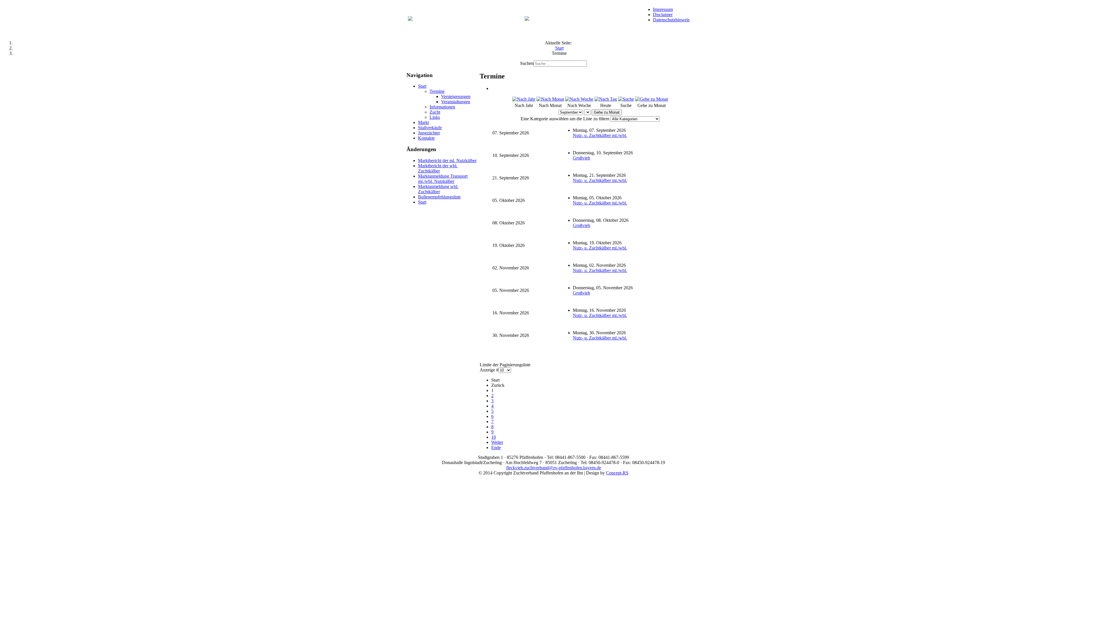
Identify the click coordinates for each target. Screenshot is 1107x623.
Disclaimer (663, 14)
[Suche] (626, 99)
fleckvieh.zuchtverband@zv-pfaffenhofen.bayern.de (553, 467)
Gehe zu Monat (607, 112)
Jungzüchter (429, 132)
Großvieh (581, 157)
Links (435, 117)
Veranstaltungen (455, 101)
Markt (423, 122)
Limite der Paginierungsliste (505, 364)
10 (493, 437)
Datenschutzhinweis (671, 19)
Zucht (435, 112)
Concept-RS (617, 472)
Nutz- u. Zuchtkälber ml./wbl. (600, 135)
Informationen (442, 106)
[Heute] (605, 99)
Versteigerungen (455, 96)
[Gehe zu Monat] (651, 99)
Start (422, 86)
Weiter (497, 442)
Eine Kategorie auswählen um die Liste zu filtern (565, 118)
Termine (437, 91)
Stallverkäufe (430, 127)
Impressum (663, 9)
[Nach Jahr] (523, 99)
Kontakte (426, 138)
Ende (496, 447)
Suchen (527, 63)
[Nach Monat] (550, 99)
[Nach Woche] (579, 99)
